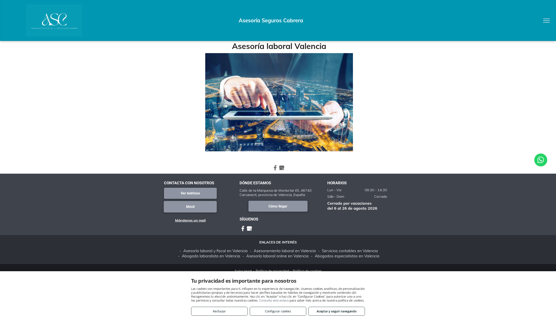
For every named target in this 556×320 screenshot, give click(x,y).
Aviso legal (243, 271)
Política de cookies (307, 271)
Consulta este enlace (274, 300)
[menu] (546, 20)
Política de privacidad (272, 271)
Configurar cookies (278, 311)
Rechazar (219, 311)
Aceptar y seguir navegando (336, 311)
